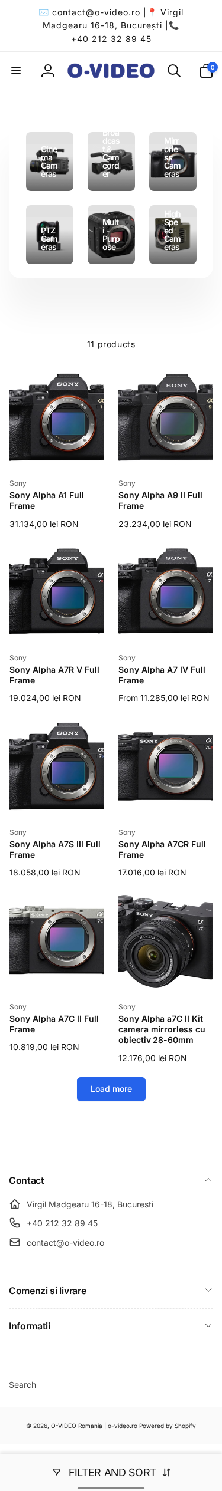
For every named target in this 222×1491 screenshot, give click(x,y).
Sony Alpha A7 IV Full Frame (161, 674)
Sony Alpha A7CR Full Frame (162, 849)
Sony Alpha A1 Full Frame (46, 500)
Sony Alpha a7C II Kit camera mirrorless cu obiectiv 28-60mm (161, 1029)
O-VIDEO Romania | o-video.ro (94, 1425)
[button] (16, 71)
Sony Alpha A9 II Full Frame (160, 500)
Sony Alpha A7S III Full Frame (55, 849)
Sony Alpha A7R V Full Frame (54, 674)
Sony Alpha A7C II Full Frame (54, 1023)
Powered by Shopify (167, 1425)
